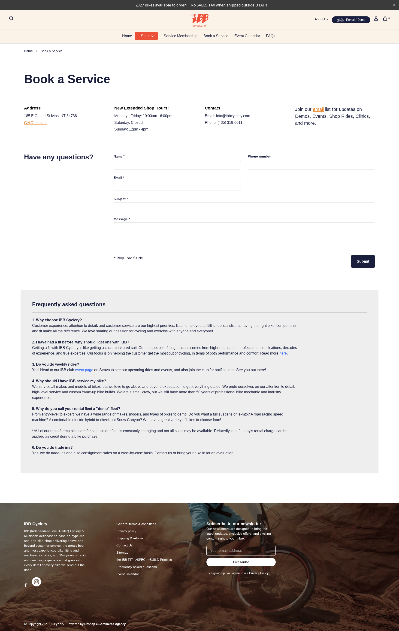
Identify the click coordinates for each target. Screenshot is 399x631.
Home (127, 36)
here (283, 353)
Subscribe (241, 562)
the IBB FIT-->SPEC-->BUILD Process (144, 559)
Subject (121, 199)
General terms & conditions (136, 524)
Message (122, 219)
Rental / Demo (355, 19)
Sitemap (122, 552)
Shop (146, 36)
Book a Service (215, 36)
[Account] (376, 19)
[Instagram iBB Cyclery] (36, 585)
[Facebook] (25, 585)
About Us (321, 19)
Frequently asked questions (136, 567)
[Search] (12, 19)
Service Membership (180, 36)
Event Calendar (247, 36)
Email (119, 177)
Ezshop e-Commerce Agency (105, 624)
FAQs (270, 36)
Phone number (259, 156)
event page (84, 370)
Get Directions (35, 123)
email (318, 109)
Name (119, 156)
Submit (363, 261)
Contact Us (124, 545)
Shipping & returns (129, 538)
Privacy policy (126, 531)
